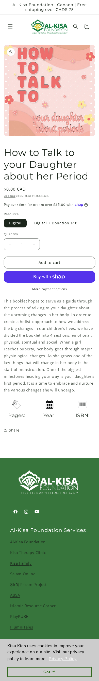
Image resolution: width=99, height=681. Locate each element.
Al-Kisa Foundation (28, 541)
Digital (15, 223)
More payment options (49, 289)
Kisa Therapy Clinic (28, 552)
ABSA (15, 595)
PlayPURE (19, 616)
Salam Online (22, 573)
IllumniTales (21, 627)
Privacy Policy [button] (62, 659)
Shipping (9, 196)
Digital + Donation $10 (55, 223)
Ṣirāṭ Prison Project (28, 584)
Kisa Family (21, 563)
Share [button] (14, 430)
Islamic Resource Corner (33, 605)
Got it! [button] (49, 672)
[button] (10, 26)
